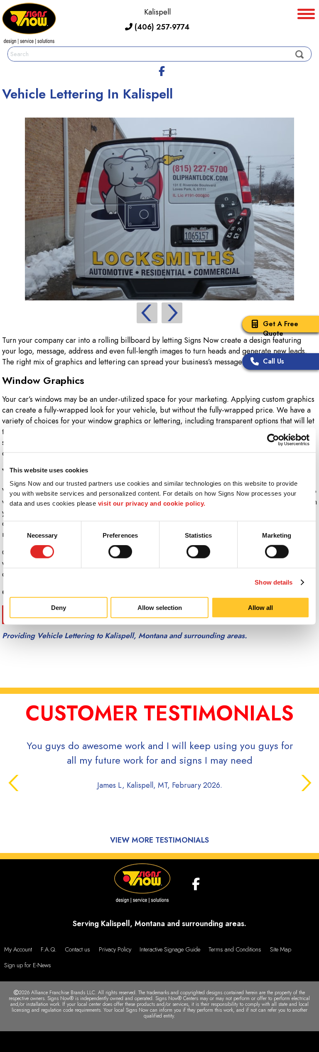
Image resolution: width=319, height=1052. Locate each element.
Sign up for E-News (27, 965)
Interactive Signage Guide (170, 949)
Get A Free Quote (280, 328)
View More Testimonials (159, 840)
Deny (58, 607)
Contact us (77, 949)
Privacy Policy (115, 949)
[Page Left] (147, 312)
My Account (18, 949)
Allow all (260, 607)
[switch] (120, 551)
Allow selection (159, 607)
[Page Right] (172, 312)
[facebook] (161, 70)
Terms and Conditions (235, 949)
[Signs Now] (29, 24)
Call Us (273, 361)
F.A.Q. (48, 949)
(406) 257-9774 (161, 27)
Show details (273, 582)
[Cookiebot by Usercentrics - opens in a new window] (273, 440)
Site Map (280, 949)
